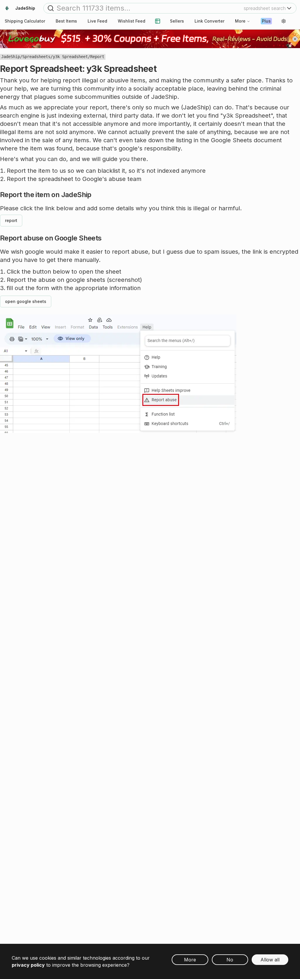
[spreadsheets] (157, 21)
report (11, 220)
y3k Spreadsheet (70, 56)
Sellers (177, 20)
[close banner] (295, 39)
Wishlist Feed (131, 20)
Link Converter (209, 20)
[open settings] (283, 21)
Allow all (269, 960)
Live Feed (97, 20)
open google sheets (25, 301)
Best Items (66, 20)
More (240, 20)
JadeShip (10, 56)
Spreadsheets (36, 56)
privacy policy (28, 965)
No (229, 960)
